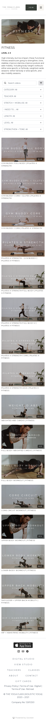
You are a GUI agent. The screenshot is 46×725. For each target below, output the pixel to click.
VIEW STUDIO (23, 664)
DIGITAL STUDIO (24, 659)
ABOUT (13, 675)
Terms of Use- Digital (30, 686)
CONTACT (32, 675)
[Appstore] (23, 645)
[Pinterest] (27, 651)
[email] (23, 651)
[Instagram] (19, 651)
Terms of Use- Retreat (23, 689)
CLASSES (34, 670)
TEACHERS (14, 670)
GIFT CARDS (23, 681)
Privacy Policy (11, 686)
